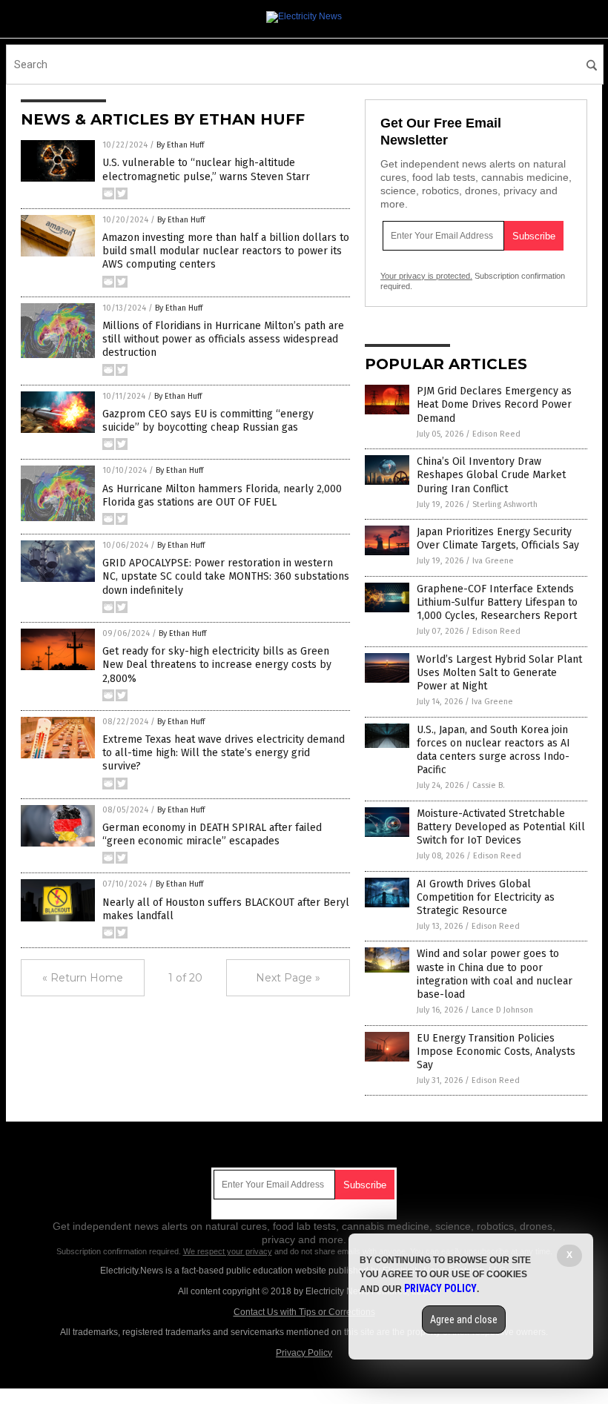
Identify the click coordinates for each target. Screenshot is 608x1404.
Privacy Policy (304, 1353)
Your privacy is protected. (426, 275)
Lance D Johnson (502, 1010)
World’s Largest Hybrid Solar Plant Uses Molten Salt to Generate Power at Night (499, 672)
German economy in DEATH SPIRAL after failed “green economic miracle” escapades (212, 834)
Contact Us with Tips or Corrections (304, 1312)
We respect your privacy (227, 1251)
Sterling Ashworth (505, 504)
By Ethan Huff (180, 145)
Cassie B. (488, 785)
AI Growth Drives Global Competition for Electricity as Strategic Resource (486, 897)
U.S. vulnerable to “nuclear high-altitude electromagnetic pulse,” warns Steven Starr (206, 169)
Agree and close (464, 1319)
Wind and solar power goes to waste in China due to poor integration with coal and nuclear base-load (494, 974)
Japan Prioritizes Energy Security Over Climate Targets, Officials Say (498, 539)
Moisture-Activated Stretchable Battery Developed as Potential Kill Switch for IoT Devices (501, 827)
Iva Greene (493, 561)
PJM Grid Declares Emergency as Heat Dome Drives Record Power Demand (494, 404)
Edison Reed (496, 434)
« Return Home (82, 977)
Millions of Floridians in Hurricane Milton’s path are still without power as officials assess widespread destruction (223, 339)
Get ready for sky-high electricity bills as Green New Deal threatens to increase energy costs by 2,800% (216, 664)
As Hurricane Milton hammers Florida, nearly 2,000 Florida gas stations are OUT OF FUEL (222, 496)
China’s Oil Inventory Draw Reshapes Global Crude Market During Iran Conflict (491, 474)
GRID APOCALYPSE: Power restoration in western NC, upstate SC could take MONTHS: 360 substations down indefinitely (225, 576)
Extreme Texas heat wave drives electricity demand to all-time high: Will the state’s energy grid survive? (223, 752)
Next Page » (288, 977)
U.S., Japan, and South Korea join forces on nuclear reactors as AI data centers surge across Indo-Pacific (493, 750)
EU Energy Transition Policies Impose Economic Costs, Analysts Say (496, 1051)
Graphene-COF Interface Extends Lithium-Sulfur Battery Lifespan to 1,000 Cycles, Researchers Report (497, 602)
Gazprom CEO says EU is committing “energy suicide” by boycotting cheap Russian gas (208, 421)
